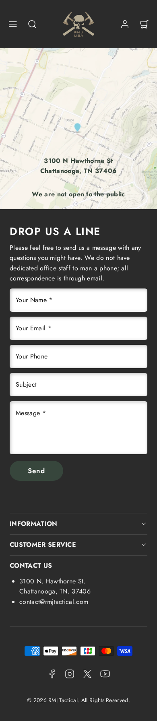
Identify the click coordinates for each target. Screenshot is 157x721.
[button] (13, 24)
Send (36, 471)
